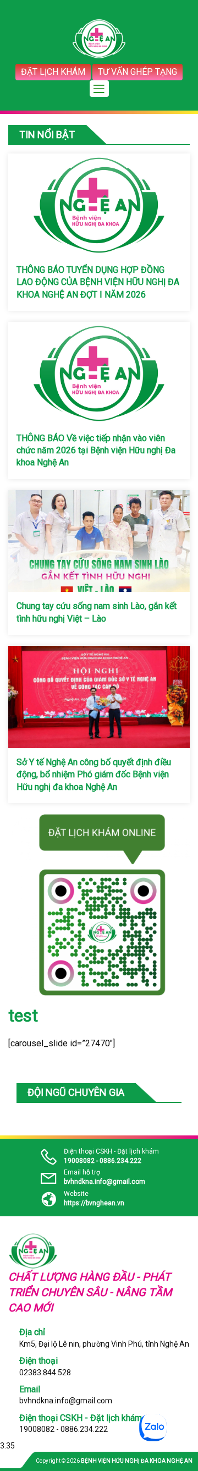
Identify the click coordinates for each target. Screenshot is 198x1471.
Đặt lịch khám (53, 72)
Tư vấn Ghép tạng (137, 72)
